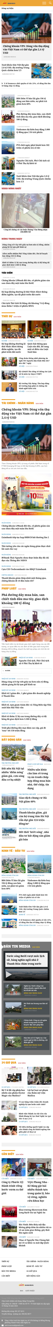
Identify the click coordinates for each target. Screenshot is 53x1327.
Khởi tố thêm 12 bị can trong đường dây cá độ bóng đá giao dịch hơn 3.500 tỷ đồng (25, 264)
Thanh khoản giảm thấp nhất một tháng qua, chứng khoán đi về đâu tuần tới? (24, 579)
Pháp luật (9, 588)
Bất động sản (11, 739)
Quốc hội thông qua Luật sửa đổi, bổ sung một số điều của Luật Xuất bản (38, 347)
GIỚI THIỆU (30, 1291)
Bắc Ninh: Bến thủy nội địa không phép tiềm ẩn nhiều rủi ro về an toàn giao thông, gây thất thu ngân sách (35, 1228)
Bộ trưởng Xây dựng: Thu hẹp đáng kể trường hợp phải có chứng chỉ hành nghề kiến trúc (34, 386)
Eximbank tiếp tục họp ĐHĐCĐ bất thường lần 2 (25, 537)
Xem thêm (17, 317)
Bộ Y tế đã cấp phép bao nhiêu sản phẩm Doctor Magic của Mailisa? (13, 1093)
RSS (21, 1291)
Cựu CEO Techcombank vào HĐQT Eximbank (24, 569)
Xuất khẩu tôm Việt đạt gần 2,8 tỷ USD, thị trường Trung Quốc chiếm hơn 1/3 (33, 179)
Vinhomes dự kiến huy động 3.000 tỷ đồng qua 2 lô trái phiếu (33, 131)
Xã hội (4, 341)
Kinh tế (22, 915)
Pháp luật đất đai (35, 764)
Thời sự (7, 316)
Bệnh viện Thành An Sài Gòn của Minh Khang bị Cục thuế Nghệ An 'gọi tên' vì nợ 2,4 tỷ (35, 1116)
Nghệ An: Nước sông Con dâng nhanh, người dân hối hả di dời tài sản (35, 988)
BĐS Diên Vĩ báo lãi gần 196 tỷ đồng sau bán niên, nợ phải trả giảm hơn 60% (31, 101)
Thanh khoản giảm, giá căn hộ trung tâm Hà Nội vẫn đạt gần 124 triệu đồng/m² (34, 818)
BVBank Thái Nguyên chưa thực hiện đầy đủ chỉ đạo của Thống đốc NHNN (25, 559)
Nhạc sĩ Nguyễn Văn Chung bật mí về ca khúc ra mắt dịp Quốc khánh (34, 1243)
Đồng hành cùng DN (10, 875)
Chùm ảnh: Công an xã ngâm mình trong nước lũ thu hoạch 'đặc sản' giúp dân (35, 1022)
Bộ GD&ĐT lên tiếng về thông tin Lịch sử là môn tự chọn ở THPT (35, 372)
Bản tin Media (16, 946)
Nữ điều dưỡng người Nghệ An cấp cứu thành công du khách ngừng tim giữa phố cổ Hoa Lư (34, 1129)
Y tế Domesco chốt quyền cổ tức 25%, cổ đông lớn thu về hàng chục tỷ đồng (35, 921)
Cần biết (8, 1154)
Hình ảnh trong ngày (33, 993)
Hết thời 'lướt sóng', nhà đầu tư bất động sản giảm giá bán (34, 835)
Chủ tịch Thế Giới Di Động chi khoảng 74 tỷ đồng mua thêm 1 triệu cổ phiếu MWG (25, 304)
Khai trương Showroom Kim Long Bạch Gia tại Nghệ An (33, 1211)
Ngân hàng (6, 523)
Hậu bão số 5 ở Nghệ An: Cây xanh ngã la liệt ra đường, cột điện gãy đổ (36, 1040)
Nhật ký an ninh (26, 658)
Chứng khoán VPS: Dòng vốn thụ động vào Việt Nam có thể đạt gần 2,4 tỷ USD (26, 49)
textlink (7, 670)
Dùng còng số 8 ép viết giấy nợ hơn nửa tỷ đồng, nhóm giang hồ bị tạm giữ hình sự (25, 246)
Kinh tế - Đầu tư (13, 851)
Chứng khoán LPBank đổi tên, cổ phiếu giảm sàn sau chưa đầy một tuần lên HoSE (26, 281)
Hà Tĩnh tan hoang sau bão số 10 (35, 1004)
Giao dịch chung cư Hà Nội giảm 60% (33, 799)
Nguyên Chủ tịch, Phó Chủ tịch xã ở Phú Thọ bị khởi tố (33, 162)
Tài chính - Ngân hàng (18, 403)
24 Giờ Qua (9, 1062)
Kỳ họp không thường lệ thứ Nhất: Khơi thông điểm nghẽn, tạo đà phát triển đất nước (24, 293)
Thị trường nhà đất (10, 763)
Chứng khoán (7, 575)
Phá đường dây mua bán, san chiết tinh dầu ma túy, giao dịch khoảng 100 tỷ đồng (33, 117)
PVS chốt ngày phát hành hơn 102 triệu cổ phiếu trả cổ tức (32, 146)
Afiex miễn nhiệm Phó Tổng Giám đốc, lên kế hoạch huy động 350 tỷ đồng (24, 255)
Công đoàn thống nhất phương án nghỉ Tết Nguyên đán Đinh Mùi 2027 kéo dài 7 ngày (34, 360)
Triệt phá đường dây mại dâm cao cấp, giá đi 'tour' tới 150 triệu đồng (24, 729)
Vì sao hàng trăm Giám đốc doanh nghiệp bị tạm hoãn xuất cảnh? (33, 1103)
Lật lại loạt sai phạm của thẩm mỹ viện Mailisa (37, 1093)
